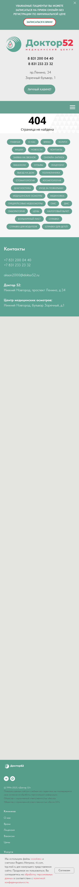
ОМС (53, 203)
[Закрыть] (75, 3)
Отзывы (38, 165)
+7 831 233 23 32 (17, 265)
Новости (36, 149)
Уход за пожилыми (51, 188)
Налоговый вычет (58, 211)
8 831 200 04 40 (40, 58)
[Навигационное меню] (72, 107)
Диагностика (22, 188)
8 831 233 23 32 (40, 64)
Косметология (52, 180)
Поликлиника (51, 172)
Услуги (62, 142)
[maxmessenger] (12, 778)
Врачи (47, 142)
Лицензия (9, 829)
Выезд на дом (25, 172)
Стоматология (25, 180)
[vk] (6, 778)
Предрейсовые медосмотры (25, 203)
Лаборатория (16, 211)
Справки (54, 219)
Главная (15, 142)
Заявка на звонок (24, 157)
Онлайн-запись (54, 157)
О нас (31, 142)
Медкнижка (57, 195)
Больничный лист (29, 219)
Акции (19, 149)
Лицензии (57, 165)
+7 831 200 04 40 (17, 260)
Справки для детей (56, 226)
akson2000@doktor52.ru (21, 275)
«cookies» (36, 858)
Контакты (56, 149)
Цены (36, 211)
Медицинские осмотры (27, 195)
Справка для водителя (23, 226)
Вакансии (19, 165)
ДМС (66, 203)
